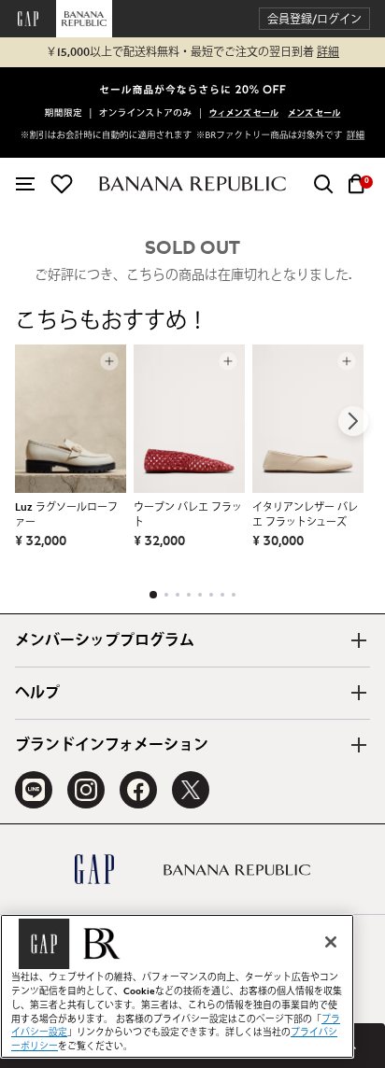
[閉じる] (330, 942)
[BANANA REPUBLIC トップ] (192, 183)
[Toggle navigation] (25, 184)
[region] (177, 986)
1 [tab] (153, 594)
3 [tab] (177, 595)
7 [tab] (222, 595)
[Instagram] (86, 789)
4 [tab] (189, 595)
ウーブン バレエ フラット (188, 514)
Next (353, 421)
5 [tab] (200, 595)
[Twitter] (190, 789)
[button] (314, 19)
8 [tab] (233, 595)
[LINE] (33, 789)
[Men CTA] (314, 114)
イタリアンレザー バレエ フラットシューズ (305, 514)
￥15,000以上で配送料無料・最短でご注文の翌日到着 (192, 52)
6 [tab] (211, 595)
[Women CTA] (243, 114)
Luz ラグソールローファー (66, 514)
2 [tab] (166, 595)
